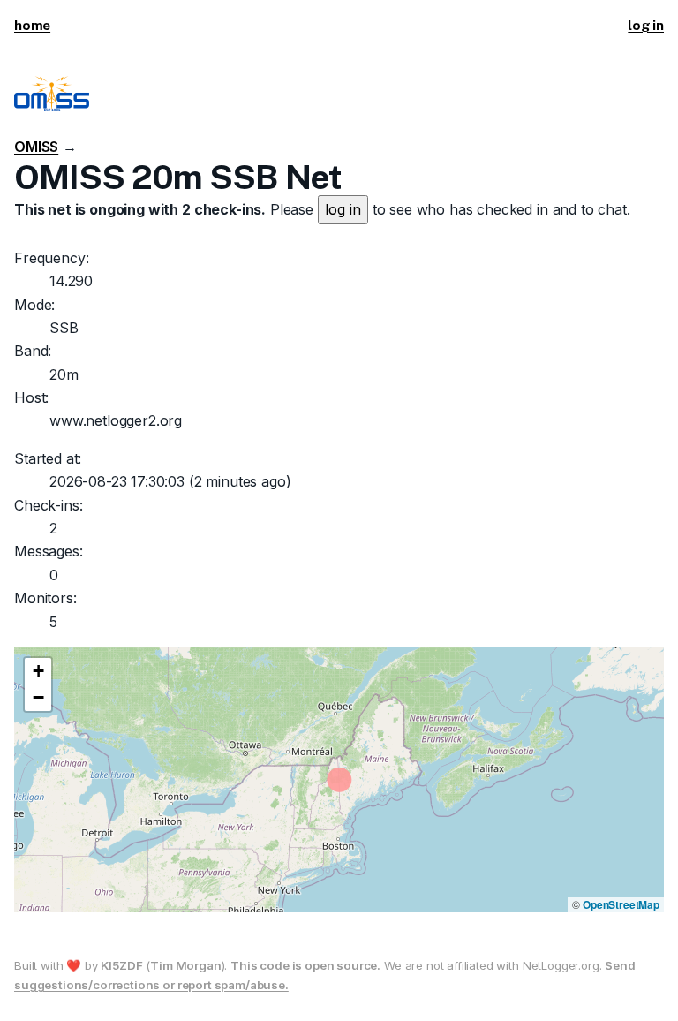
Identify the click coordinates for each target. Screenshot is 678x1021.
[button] (38, 671)
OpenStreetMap (621, 904)
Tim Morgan (185, 965)
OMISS (36, 146)
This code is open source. (305, 965)
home (32, 25)
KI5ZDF (121, 965)
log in (646, 25)
